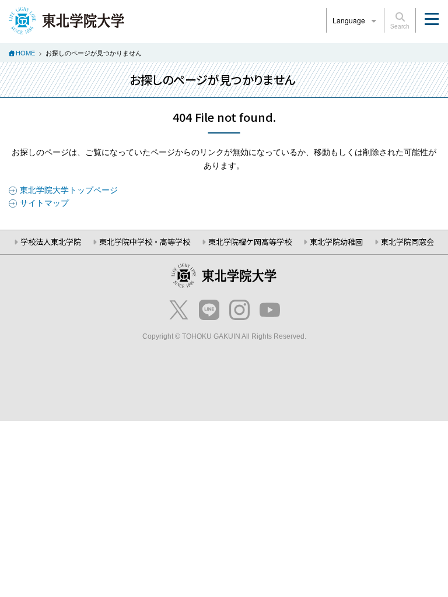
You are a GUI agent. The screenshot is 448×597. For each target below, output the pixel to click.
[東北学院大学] (66, 19)
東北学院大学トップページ (69, 189)
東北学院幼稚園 (336, 241)
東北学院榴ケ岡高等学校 (250, 241)
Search (400, 26)
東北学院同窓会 (407, 241)
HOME (25, 52)
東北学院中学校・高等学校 (144, 241)
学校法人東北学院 (50, 241)
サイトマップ (44, 202)
